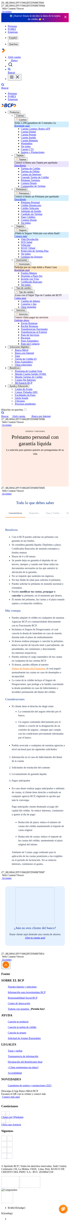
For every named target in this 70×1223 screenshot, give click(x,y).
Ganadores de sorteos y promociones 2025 (29, 1085)
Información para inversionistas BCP (27, 992)
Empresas (13, 32)
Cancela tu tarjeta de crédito (22, 1027)
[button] (6, 11)
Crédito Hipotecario (31, 205)
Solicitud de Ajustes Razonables (24, 1038)
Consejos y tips (28, 304)
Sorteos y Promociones (32, 152)
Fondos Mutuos (29, 273)
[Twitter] (35, 1144)
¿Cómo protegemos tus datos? (23, 1067)
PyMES (12, 29)
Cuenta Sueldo (28, 137)
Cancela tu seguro (17, 1032)
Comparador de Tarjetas (33, 186)
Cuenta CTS (27, 149)
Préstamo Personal (30, 202)
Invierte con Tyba (30, 279)
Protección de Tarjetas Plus (35, 251)
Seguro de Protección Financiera (28, 668)
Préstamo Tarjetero (30, 180)
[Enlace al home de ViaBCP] (3, 51)
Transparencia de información (23, 1056)
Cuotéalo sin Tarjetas (31, 214)
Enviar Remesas (29, 323)
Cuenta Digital (28, 131)
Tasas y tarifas (15, 1050)
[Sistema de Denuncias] (10, 1187)
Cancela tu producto (18, 1021)
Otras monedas (28, 307)
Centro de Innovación (19, 1003)
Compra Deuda (29, 183)
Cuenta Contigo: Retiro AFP (35, 128)
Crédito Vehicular (30, 208)
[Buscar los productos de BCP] (10, 66)
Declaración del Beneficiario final (25, 1061)
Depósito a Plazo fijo (31, 276)
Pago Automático (30, 340)
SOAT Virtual (28, 248)
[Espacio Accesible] (7, 1202)
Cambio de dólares (30, 301)
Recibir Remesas (29, 326)
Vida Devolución (29, 239)
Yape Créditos (28, 217)
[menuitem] (38, 1218)
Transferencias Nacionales (34, 329)
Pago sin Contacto (30, 343)
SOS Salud (26, 242)
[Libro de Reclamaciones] (30, 1187)
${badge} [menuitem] (17, 1207)
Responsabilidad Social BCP (22, 997)
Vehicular (26, 245)
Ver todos (26, 146)
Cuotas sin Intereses (31, 174)
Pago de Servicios (30, 335)
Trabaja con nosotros (19, 1009)
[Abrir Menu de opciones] (14, 77)
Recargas (25, 337)
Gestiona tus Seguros (31, 256)
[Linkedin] (35, 1156)
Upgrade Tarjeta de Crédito (35, 177)
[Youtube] (35, 1150)
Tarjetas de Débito (30, 171)
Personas (12, 26)
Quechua (13, 44)
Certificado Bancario (31, 281)
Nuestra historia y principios (22, 986)
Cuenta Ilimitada (29, 140)
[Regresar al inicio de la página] (5, 965)
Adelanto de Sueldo (31, 211)
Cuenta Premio (28, 134)
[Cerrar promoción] (65, 17)
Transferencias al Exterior (34, 332)
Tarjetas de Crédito (30, 168)
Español (13, 38)
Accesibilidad (15, 1073)
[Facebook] (35, 1139)
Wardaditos (26, 143)
